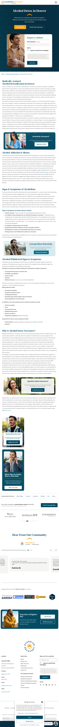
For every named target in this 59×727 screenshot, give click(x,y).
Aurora (42, 496)
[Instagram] (43, 684)
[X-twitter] (55, 684)
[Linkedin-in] (49, 684)
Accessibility (13, 708)
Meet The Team (25, 663)
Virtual (22, 685)
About (22, 659)
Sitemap (7, 708)
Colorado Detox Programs (12, 74)
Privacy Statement (32, 724)
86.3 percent (27, 157)
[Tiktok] (52, 684)
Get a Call (32, 63)
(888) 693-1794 (6, 410)
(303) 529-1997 (5, 692)
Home (3, 74)
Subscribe (45, 677)
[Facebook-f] (40, 684)
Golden (25, 496)
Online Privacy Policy (48, 708)
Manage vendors (21, 713)
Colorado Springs (33, 496)
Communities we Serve (27, 668)
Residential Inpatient (26, 679)
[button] (42, 702)
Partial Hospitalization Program (29, 681)
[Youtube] (46, 684)
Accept (29, 717)
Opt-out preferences (24, 724)
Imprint (37, 724)
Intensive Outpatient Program (28, 683)
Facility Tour (24, 661)
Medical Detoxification (26, 676)
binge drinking (43, 172)
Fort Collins (50, 496)
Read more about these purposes (31, 713)
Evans (18, 496)
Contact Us (23, 670)
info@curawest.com (6, 685)
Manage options (29, 721)
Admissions (24, 665)
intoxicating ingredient (45, 101)
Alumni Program (25, 687)
